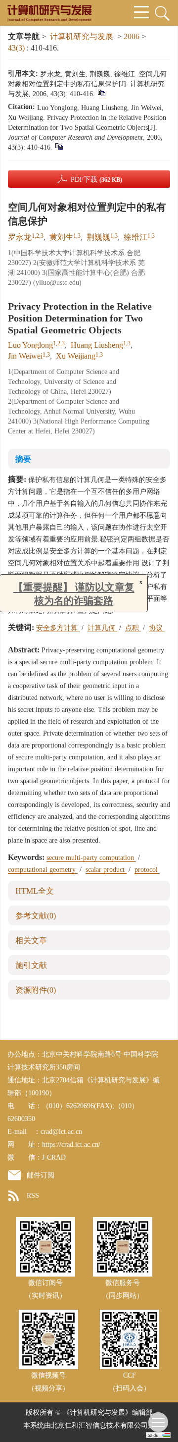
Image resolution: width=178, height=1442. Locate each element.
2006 (131, 36)
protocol (147, 869)
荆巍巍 (98, 237)
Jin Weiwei (25, 356)
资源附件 (35, 990)
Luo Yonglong (30, 345)
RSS (33, 1195)
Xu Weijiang (75, 356)
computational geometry (43, 869)
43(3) (17, 48)
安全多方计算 (58, 628)
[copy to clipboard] (58, 146)
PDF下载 (96, 179)
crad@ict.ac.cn (61, 1131)
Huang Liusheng (97, 345)
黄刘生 (61, 237)
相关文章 (31, 940)
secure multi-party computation (91, 857)
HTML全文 (34, 891)
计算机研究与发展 (81, 36)
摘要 (23, 459)
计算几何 (102, 628)
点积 (133, 628)
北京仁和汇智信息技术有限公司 (99, 1425)
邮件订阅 (40, 1175)
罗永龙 (20, 237)
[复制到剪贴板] (101, 92)
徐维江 (135, 237)
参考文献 (35, 915)
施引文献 (31, 965)
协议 (157, 628)
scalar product (106, 869)
